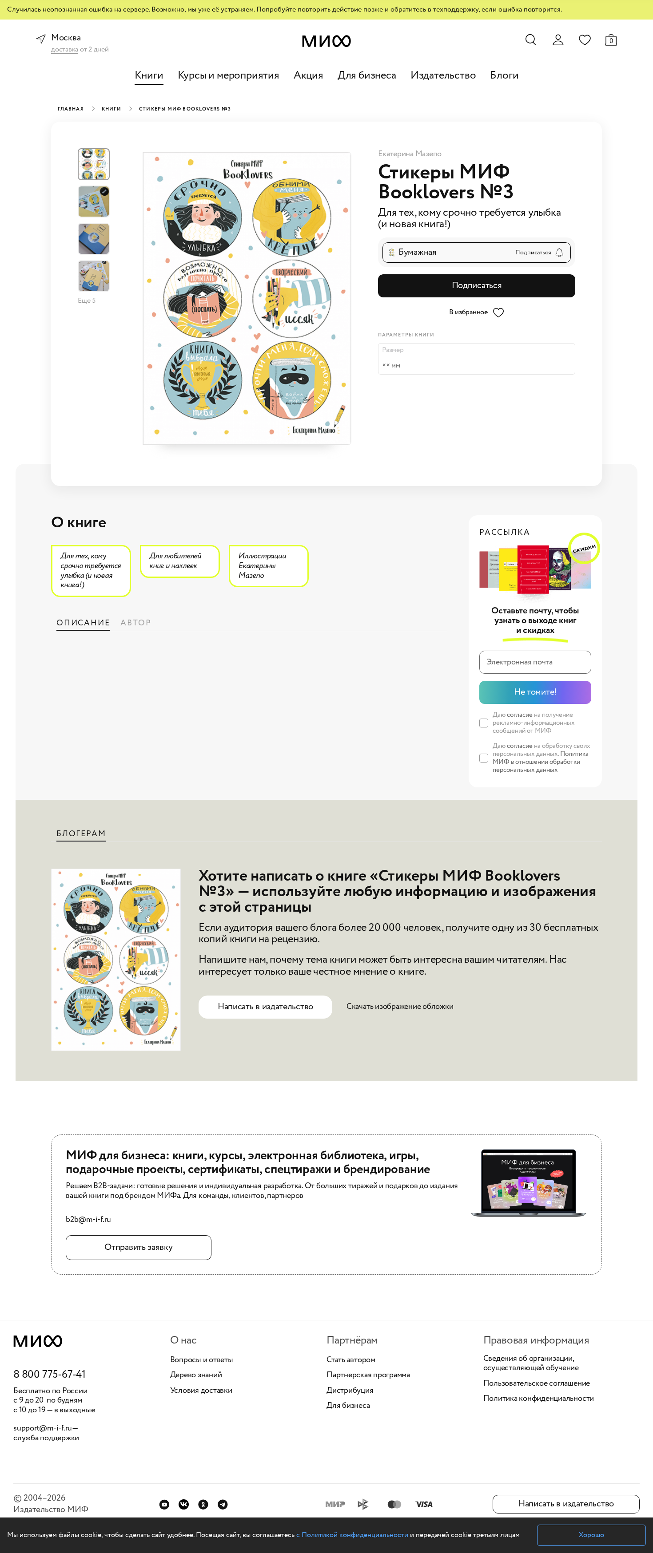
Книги (149, 75)
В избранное (468, 312)
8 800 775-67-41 (49, 1375)
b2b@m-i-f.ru (88, 1220)
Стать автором (350, 1360)
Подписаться (477, 285)
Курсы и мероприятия (228, 75)
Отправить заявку (138, 1247)
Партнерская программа (368, 1375)
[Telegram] (223, 1504)
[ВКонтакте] (184, 1504)
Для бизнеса (367, 75)
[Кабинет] (558, 40)
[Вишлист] (584, 39)
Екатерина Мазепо (410, 154)
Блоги (504, 75)
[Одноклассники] (203, 1504)
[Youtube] (164, 1504)
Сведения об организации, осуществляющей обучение (531, 1363)
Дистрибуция (349, 1391)
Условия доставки (201, 1391)
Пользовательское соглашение (536, 1384)
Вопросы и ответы (201, 1360)
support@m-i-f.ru (42, 1428)
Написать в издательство (265, 1006)
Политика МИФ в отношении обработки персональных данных (541, 762)
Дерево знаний (196, 1375)
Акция (308, 75)
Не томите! (535, 692)
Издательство (443, 75)
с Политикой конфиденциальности (352, 1535)
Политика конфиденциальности (538, 1399)
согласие (520, 715)
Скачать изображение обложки (400, 1006)
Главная (71, 109)
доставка (64, 50)
